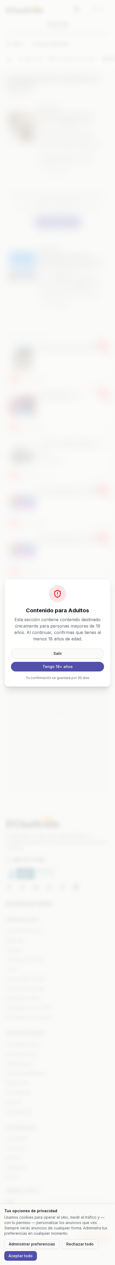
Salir (57, 653)
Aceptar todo (21, 1255)
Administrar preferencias (32, 1244)
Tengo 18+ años (58, 666)
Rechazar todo (80, 1244)
